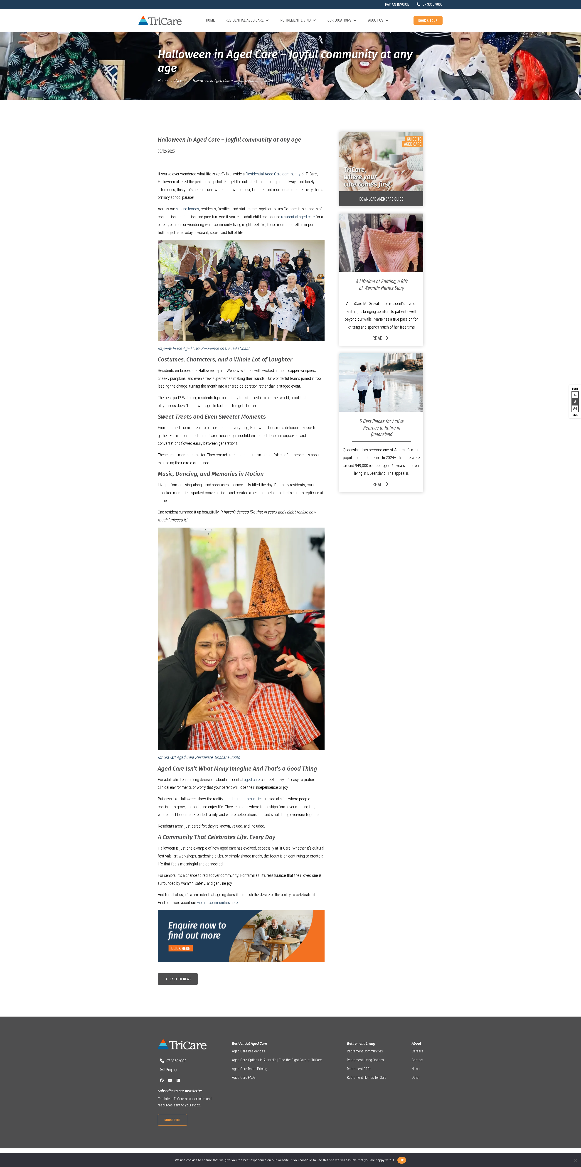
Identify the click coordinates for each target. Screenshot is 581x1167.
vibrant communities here (217, 902)
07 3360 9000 (176, 1061)
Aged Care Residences (248, 1051)
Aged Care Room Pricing (249, 1069)
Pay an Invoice (397, 4)
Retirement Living (295, 20)
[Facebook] (162, 1080)
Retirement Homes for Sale (366, 1077)
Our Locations (339, 20)
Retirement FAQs (359, 1069)
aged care (252, 779)
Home (210, 20)
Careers (417, 1051)
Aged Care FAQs (244, 1077)
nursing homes (187, 208)
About (416, 1043)
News (179, 80)
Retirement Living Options (365, 1060)
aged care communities (244, 798)
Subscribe (172, 1120)
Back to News (180, 979)
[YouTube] (170, 1080)
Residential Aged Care (244, 20)
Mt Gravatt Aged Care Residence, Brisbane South (199, 757)
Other (416, 1077)
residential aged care (298, 216)
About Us (375, 20)
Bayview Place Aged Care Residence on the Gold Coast (203, 348)
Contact (417, 1060)
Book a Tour (428, 20)
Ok (402, 1160)
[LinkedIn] (178, 1080)
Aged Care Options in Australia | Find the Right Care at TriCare (277, 1060)
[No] (575, 1160)
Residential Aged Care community (273, 174)
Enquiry (171, 1070)
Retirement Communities (365, 1051)
